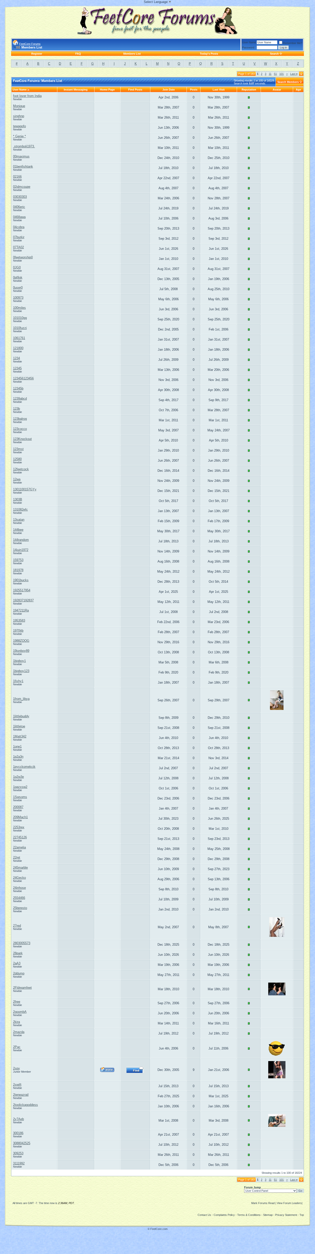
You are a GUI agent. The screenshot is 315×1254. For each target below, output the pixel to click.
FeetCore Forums (30, 43)
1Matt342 (19, 736)
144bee (18, 530)
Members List (132, 53)
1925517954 (21, 590)
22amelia (19, 847)
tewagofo (19, 126)
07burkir (18, 237)
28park (18, 953)
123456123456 (23, 378)
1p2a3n (18, 756)
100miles (19, 308)
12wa (16, 479)
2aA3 (16, 963)
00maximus (21, 156)
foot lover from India (27, 96)
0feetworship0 (23, 257)
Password (248, 47)
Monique (19, 106)
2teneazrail (21, 1095)
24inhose (19, 888)
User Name (249, 42)
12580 (17, 459)
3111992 (19, 1163)
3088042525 (21, 1143)
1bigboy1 (19, 661)
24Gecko (19, 877)
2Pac (16, 1047)
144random (21, 540)
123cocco (20, 429)
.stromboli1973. (24, 146)
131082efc (20, 509)
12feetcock (21, 469)
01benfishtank (23, 166)
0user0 (18, 287)
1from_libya (21, 699)
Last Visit (219, 89)
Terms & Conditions (249, 1214)
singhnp (18, 116)
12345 (17, 368)
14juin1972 (20, 550)
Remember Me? (292, 43)
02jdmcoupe (21, 186)
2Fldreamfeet (22, 987)
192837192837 (23, 600)
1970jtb (18, 630)
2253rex (18, 827)
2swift (17, 1084)
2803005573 (21, 943)
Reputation (249, 89)
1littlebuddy (21, 716)
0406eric (19, 207)
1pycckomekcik (24, 766)
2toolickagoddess (25, 1105)
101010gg (20, 318)
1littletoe (19, 726)
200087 (18, 807)
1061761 (19, 338)
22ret (16, 857)
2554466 (19, 898)
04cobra (18, 227)
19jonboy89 (21, 651)
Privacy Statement (286, 1214)
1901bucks (21, 580)
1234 (16, 358)
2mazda (18, 1032)
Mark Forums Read (263, 1203)
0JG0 (17, 267)
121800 (18, 348)
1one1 (17, 746)
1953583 (19, 620)
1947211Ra (21, 610)
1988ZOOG (21, 641)
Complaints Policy (224, 1214)
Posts (193, 89)
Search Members (288, 81)
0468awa (19, 217)
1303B (17, 499)
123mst (18, 449)
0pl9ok (17, 277)
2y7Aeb (18, 1119)
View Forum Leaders (289, 1203)
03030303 (20, 197)
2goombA (20, 1012)
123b (16, 408)
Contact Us (204, 1214)
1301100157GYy (24, 489)
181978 (18, 570)
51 (275, 73)
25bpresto (20, 908)
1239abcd (20, 398)
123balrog (20, 419)
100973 (18, 297)
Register (36, 53)
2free (16, 1001)
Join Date (168, 89)
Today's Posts (209, 53)
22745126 (20, 837)
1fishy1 (18, 681)
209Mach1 (20, 817)
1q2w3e (18, 777)
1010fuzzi (20, 328)
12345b (18, 388)
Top (301, 1214)
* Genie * (19, 136)
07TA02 (18, 247)
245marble (20, 867)
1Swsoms (20, 797)
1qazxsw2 (20, 787)
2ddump (18, 973)
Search (274, 53)
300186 (18, 1133)
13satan (18, 519)
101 (281, 73)
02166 (17, 176)
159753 (18, 560)
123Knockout (22, 439)
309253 (18, 1153)
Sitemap (268, 1214)
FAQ (78, 53)
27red (17, 925)
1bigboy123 (21, 671)
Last (294, 73)
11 (270, 73)
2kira (16, 1022)
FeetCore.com (159, 1228)
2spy (16, 1068)
